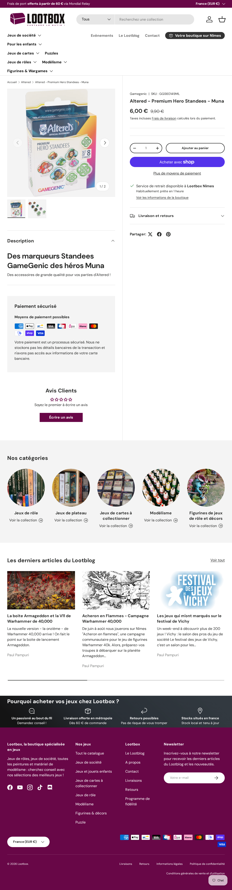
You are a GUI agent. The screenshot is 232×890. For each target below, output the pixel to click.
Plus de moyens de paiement (177, 173)
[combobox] (135, 19)
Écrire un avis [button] (61, 417)
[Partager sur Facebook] (159, 234)
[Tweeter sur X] (150, 234)
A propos (132, 762)
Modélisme (52, 62)
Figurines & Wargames (27, 71)
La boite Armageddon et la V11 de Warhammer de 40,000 (39, 618)
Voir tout (217, 560)
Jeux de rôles (19, 62)
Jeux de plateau (71, 512)
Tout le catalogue (89, 753)
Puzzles (51, 53)
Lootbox (23, 864)
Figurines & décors (91, 813)
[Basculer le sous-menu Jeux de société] (39, 35)
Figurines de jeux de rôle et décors (205, 515)
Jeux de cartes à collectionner (116, 515)
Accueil (12, 82)
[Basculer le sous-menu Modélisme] (65, 62)
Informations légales (170, 864)
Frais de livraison (164, 118)
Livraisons (133, 780)
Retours (131, 789)
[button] (222, 19)
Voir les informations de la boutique (162, 197)
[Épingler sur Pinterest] (168, 234)
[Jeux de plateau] (71, 487)
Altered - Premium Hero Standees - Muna (62, 82)
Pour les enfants (21, 44)
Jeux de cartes (20, 53)
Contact (152, 35)
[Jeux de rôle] (26, 487)
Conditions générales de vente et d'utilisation (195, 873)
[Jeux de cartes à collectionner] (116, 487)
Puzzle (80, 822)
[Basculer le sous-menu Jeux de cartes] (37, 53)
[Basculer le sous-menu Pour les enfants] (40, 44)
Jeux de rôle (26, 512)
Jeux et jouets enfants (93, 771)
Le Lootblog (129, 35)
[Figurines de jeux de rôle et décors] (206, 487)
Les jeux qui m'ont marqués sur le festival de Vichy (189, 618)
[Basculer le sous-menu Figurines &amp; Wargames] (51, 71)
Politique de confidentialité (207, 864)
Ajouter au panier (195, 148)
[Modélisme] (161, 487)
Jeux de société (21, 35)
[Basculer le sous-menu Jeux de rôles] (35, 62)
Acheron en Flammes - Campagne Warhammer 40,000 (115, 618)
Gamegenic (138, 94)
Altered (26, 82)
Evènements (102, 35)
